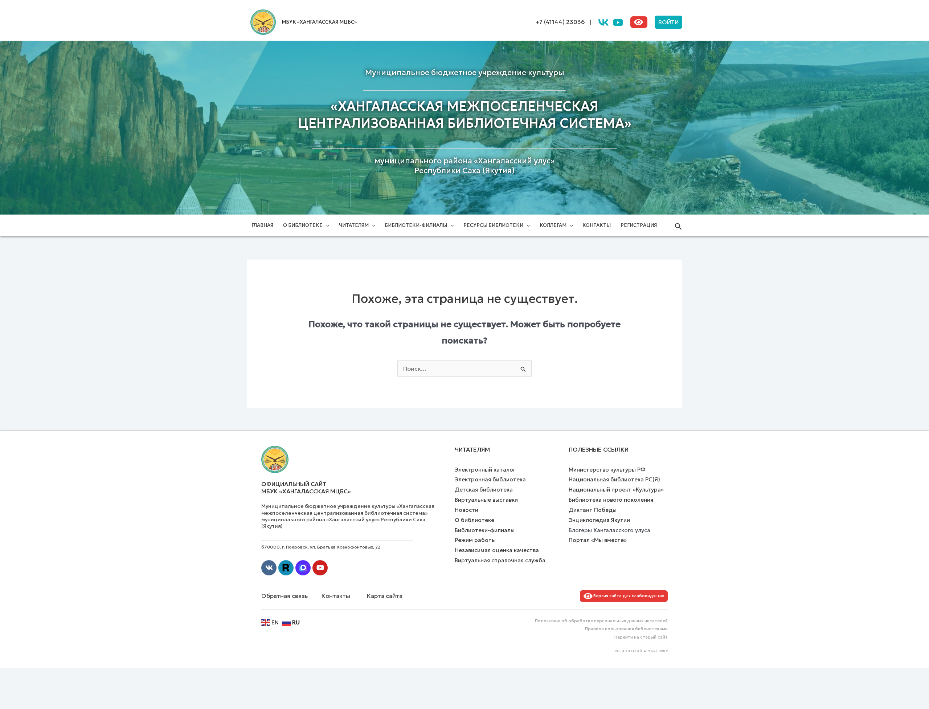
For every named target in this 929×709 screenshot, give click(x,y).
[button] (668, 22)
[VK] (603, 22)
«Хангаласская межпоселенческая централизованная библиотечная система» (464, 114)
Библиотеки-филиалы (416, 225)
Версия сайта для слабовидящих (627, 595)
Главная (262, 225)
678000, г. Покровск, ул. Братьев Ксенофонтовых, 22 (320, 547)
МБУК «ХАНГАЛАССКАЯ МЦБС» (319, 22)
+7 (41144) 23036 (560, 21)
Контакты (596, 225)
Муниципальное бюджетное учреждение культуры (464, 72)
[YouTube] (618, 22)
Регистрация (639, 225)
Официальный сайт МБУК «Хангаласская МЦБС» (306, 487)
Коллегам (553, 225)
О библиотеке (303, 225)
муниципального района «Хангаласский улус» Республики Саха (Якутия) (464, 165)
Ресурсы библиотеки (493, 225)
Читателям (354, 225)
